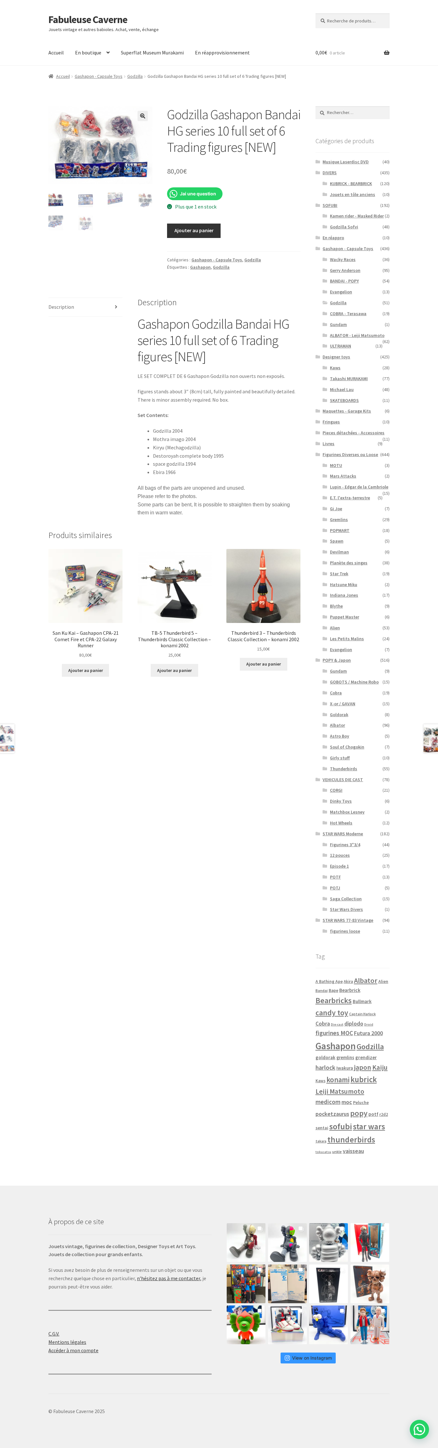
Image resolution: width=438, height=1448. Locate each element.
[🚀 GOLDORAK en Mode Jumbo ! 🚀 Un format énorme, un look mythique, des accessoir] (246, 1283)
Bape (333, 990)
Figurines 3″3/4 (345, 844)
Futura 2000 (368, 1033)
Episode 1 (339, 866)
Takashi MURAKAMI (349, 378)
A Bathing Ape (329, 981)
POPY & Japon (337, 660)
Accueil (56, 52)
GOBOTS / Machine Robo (354, 682)
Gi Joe (336, 508)
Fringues (331, 422)
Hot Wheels (341, 823)
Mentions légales (67, 1342)
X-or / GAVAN (342, 704)
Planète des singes (348, 563)
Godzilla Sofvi (344, 227)
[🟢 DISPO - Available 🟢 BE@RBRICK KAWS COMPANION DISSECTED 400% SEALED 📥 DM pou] (328, 1283)
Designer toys (336, 357)
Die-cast (337, 1024)
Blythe (336, 606)
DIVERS (330, 173)
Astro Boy (339, 736)
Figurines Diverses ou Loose (350, 454)
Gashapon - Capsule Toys (98, 76)
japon (362, 1067)
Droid (368, 1024)
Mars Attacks (343, 476)
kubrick (363, 1079)
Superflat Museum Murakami (152, 52)
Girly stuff (340, 758)
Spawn (336, 541)
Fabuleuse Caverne (87, 19)
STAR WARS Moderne (343, 834)
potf (373, 1114)
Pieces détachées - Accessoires (353, 433)
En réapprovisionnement (222, 52)
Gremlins (339, 519)
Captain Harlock (362, 1013)
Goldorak (339, 714)
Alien (335, 628)
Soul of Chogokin (347, 747)
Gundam (338, 324)
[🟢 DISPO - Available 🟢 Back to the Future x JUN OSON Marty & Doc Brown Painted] (369, 1324)
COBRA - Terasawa (348, 313)
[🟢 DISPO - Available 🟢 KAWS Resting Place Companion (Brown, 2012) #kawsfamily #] (246, 1242)
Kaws (335, 368)
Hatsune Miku (343, 584)
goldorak (325, 1057)
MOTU (336, 465)
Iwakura (344, 1068)
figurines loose (345, 931)
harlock (325, 1067)
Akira (348, 981)
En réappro (333, 238)
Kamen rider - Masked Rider (357, 216)
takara (321, 1141)
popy (358, 1113)
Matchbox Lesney (347, 812)
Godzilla (135, 76)
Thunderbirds (343, 769)
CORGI (336, 790)
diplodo (353, 1023)
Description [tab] (61, 307)
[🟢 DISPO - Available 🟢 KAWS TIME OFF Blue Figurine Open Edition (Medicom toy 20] (328, 1324)
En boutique (88, 52)
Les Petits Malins (347, 639)
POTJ (335, 888)
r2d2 (383, 1114)
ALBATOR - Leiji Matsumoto (357, 335)
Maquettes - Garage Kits (347, 411)
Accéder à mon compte (73, 1350)
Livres (328, 443)
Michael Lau (342, 389)
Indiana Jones (344, 595)
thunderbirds (351, 1139)
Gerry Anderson (345, 270)
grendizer (366, 1057)
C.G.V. (53, 1333)
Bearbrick (349, 990)
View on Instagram (312, 1358)
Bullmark (362, 1001)
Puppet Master (344, 617)
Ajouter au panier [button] (85, 670)
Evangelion (341, 292)
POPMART (340, 530)
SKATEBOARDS (344, 400)
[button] (143, 116)
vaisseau (353, 1151)
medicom (328, 1102)
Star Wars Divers (346, 909)
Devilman (339, 552)
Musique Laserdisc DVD (346, 162)
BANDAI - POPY (344, 281)
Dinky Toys (341, 801)
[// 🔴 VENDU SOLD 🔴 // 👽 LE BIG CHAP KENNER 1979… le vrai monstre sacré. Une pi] (369, 1242)
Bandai (322, 990)
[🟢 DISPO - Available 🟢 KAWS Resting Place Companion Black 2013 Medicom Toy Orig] (287, 1242)
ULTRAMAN (340, 346)
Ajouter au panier (194, 230)
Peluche (361, 1102)
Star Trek (339, 574)
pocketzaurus (332, 1113)
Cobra (336, 693)
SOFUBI (330, 205)
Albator (337, 725)
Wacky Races (343, 259)
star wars (369, 1126)
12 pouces (340, 855)
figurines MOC (334, 1033)
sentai (322, 1128)
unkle (337, 1151)
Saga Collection (346, 899)
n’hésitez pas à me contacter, (169, 1278)
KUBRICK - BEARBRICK (351, 183)
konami (338, 1079)
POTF (335, 877)
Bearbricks (334, 1000)
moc (346, 1102)
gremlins (345, 1057)
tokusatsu (323, 1152)
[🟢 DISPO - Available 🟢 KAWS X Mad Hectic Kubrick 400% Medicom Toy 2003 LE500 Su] (328, 1242)
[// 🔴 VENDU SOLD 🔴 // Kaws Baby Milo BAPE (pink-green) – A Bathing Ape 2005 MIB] (246, 1324)
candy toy (332, 1012)
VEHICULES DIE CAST (343, 779)
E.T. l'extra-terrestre (350, 498)
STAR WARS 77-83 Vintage (348, 920)
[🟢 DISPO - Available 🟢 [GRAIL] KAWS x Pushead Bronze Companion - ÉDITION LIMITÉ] (369, 1283)
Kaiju (380, 1067)
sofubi (340, 1126)
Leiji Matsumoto (340, 1091)
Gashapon (200, 267)
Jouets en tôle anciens (352, 194)
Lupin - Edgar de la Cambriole (359, 487)
